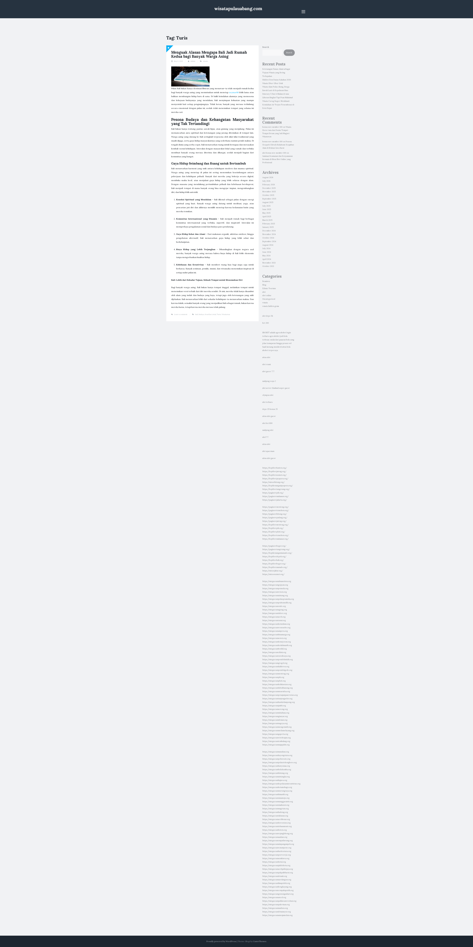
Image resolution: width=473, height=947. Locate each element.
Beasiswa (266, 281)
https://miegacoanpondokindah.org (277, 659)
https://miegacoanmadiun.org (275, 908)
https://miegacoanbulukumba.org (276, 769)
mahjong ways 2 (269, 381)
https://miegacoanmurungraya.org (277, 791)
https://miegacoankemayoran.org (276, 642)
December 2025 (269, 188)
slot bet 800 (267, 423)
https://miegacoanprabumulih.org (276, 603)
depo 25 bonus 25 (270, 409)
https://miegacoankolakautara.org (276, 684)
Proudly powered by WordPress (221, 941)
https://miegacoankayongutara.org (277, 755)
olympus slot (267, 395)
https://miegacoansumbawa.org (275, 858)
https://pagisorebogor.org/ (274, 546)
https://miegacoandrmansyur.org (276, 912)
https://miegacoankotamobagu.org (277, 787)
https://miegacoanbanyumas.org (276, 766)
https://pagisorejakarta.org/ (274, 500)
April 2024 (266, 259)
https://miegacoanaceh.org (274, 617)
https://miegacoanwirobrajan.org (276, 738)
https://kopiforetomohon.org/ (275, 535)
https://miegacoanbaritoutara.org (276, 851)
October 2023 (268, 266)
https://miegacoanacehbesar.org (276, 819)
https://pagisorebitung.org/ (274, 514)
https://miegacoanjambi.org (274, 706)
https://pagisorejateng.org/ (274, 521)
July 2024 (266, 248)
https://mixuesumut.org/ (273, 574)
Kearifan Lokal (210, 314)
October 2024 (268, 238)
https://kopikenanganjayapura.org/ (277, 486)
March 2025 (267, 220)
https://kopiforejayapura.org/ (275, 479)
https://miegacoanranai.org (274, 620)
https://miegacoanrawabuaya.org (276, 656)
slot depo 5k (267, 316)
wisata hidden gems (270, 306)
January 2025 (268, 227)
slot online (266, 295)
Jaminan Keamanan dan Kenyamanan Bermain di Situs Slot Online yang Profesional (277, 159)
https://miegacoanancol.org (274, 897)
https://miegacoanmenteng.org (275, 674)
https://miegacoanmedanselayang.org (278, 730)
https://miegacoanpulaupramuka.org (278, 599)
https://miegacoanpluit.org (274, 681)
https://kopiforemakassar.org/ (275, 539)
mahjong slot (267, 430)
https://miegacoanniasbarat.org (275, 805)
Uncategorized (268, 299)
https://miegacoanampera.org (275, 631)
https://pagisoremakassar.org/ (275, 496)
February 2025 (268, 224)
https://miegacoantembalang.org (276, 741)
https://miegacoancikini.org (274, 652)
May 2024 (266, 256)
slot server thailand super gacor (276, 388)
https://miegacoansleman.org (274, 720)
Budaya (201, 314)
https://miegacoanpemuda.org (275, 588)
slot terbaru (267, 402)
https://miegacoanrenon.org (274, 592)
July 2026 (266, 181)
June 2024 (266, 252)
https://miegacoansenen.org (274, 638)
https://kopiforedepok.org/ (274, 556)
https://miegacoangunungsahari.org (278, 894)
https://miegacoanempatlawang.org (277, 840)
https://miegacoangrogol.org (274, 663)
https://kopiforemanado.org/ (275, 567)
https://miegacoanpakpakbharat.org (277, 873)
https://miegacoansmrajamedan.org (277, 915)
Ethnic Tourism (269, 288)
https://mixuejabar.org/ (272, 571)
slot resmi (266, 364)
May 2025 (266, 213)
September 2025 (269, 199)
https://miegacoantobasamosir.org (277, 826)
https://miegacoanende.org (274, 606)
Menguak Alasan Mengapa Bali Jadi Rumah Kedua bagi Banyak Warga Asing (209, 54)
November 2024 (269, 234)
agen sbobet (281, 332)
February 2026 (268, 185)
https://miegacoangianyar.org (275, 716)
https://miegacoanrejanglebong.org (277, 833)
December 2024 (269, 231)
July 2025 (266, 206)
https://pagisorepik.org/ (273, 493)
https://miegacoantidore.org (274, 613)
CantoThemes (259, 941)
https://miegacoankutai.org (274, 862)
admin (192, 61)
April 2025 (266, 216)
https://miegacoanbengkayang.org (277, 887)
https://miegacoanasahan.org (274, 837)
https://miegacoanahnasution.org (276, 581)
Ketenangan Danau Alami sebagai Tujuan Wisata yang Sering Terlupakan (276, 72)
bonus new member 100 (272, 127)
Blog (264, 285)
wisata (205, 61)
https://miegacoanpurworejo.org (276, 855)
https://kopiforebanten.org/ (274, 468)
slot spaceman (268, 451)
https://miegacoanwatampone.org (276, 848)
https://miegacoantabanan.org (275, 816)
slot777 (265, 437)
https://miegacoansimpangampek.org (278, 844)
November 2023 (269, 263)
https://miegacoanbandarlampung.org (278, 702)
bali (196, 314)
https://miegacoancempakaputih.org (278, 890)
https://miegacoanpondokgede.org (277, 670)
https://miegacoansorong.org (275, 709)
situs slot (266, 357)
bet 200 (265, 323)
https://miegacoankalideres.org (275, 666)
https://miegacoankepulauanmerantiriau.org (281, 784)
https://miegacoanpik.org (273, 677)
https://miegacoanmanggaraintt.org (277, 801)
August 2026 (267, 177)
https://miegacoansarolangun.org (276, 880)
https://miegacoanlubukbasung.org (277, 688)
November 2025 (269, 192)
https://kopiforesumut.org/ (274, 475)
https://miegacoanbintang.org (275, 773)
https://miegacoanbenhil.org (274, 649)
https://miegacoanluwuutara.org (276, 823)
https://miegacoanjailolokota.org (276, 865)
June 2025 (266, 209)
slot (264, 292)
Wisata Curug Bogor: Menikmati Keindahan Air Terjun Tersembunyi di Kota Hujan (278, 104)
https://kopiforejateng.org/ (274, 471)
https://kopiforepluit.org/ (273, 532)
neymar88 (234, 92)
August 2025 (267, 202)
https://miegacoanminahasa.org (275, 713)
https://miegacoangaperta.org (275, 734)
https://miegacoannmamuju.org (275, 798)
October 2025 (268, 195)
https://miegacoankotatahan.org (276, 624)
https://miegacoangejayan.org (275, 585)
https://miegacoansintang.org (275, 595)
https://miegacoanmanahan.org (275, 752)
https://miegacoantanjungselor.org (277, 699)
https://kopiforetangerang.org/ (276, 489)
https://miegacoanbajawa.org (274, 780)
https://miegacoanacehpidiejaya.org (277, 869)
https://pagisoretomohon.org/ (275, 510)
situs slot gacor (269, 416)
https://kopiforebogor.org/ (274, 564)
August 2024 (267, 245)
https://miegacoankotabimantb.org (277, 645)
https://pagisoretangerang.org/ (276, 549)
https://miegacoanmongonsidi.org (277, 727)
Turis (219, 314)
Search (265, 47)
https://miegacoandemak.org (274, 876)
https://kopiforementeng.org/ (275, 525)
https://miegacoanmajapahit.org (276, 745)
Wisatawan (226, 314)
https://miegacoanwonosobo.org (276, 627)
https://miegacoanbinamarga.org (276, 635)
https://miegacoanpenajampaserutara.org (280, 695)
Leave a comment (180, 314)
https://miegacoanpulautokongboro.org (279, 762)
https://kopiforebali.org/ (273, 560)
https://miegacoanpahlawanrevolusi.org (279, 901)
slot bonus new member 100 (274, 153)
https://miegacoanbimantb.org (275, 794)
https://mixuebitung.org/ (273, 482)
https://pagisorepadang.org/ (274, 517)
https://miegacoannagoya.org (275, 723)
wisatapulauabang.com (238, 8)
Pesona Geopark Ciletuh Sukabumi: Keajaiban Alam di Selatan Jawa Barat (278, 144)
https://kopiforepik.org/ (273, 528)
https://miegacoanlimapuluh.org (276, 883)
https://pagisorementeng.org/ (275, 507)
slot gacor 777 (268, 371)
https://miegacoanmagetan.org (275, 809)
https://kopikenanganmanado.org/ (277, 553)
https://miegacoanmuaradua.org (276, 691)
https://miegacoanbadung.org (275, 812)
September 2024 (269, 241)
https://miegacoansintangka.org (276, 777)
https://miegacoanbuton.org (274, 830)
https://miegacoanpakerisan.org (276, 904)
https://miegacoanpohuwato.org (276, 759)
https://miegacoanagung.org (274, 610)
